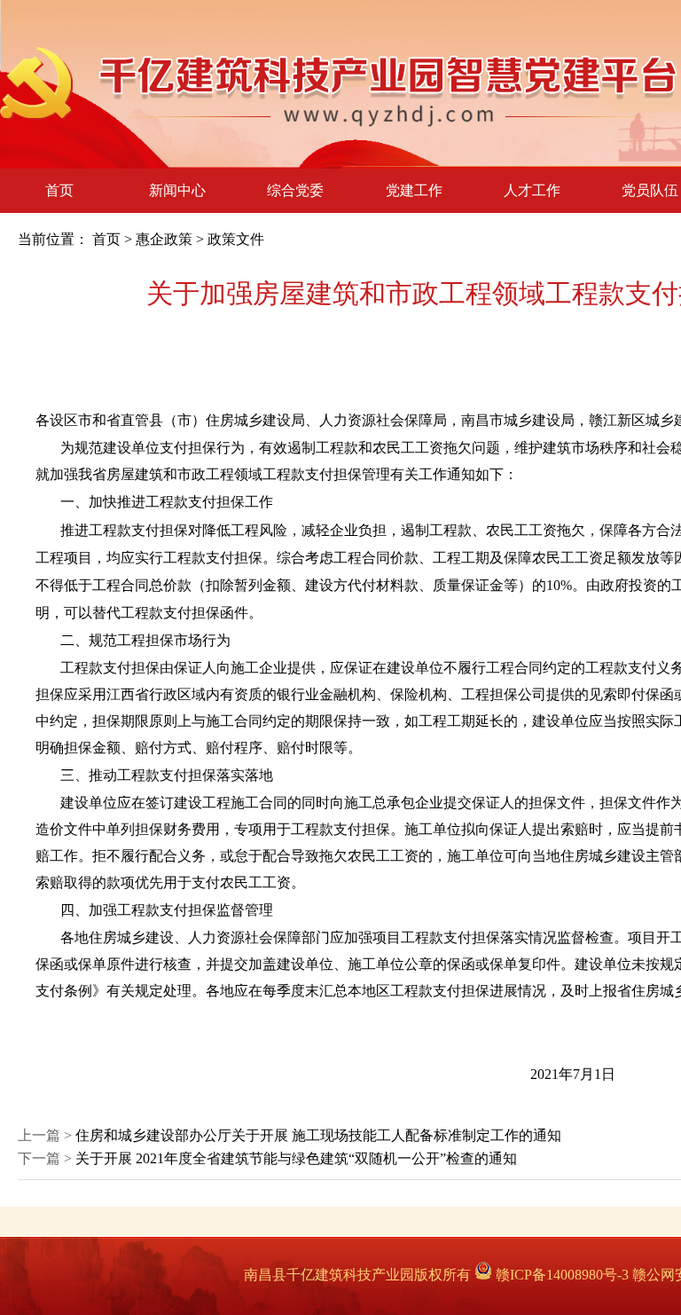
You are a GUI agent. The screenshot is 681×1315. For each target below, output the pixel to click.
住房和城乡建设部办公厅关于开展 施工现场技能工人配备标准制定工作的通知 (318, 1135)
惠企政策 (164, 239)
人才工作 (532, 190)
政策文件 (235, 239)
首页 (59, 190)
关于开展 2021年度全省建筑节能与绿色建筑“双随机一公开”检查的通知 (296, 1158)
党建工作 (414, 190)
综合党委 (295, 190)
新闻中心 (177, 190)
